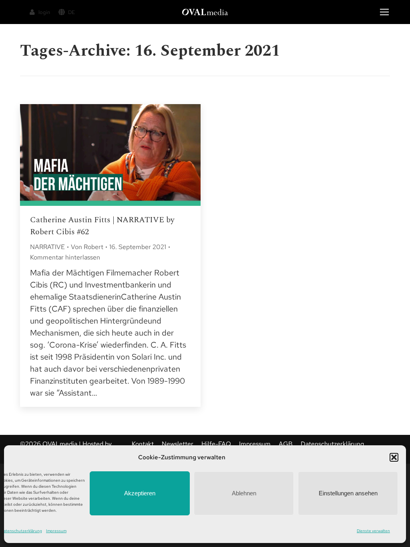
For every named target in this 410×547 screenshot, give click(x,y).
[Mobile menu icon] (384, 12)
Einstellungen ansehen (348, 493)
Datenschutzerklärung (21, 530)
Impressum (56, 530)
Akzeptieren (139, 493)
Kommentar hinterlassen (65, 257)
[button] (394, 457)
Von (87, 247)
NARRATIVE (47, 247)
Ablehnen (244, 493)
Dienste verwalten (373, 530)
